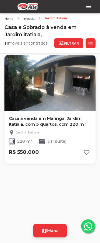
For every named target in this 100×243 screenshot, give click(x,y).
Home (8, 19)
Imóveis (28, 19)
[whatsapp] (88, 226)
